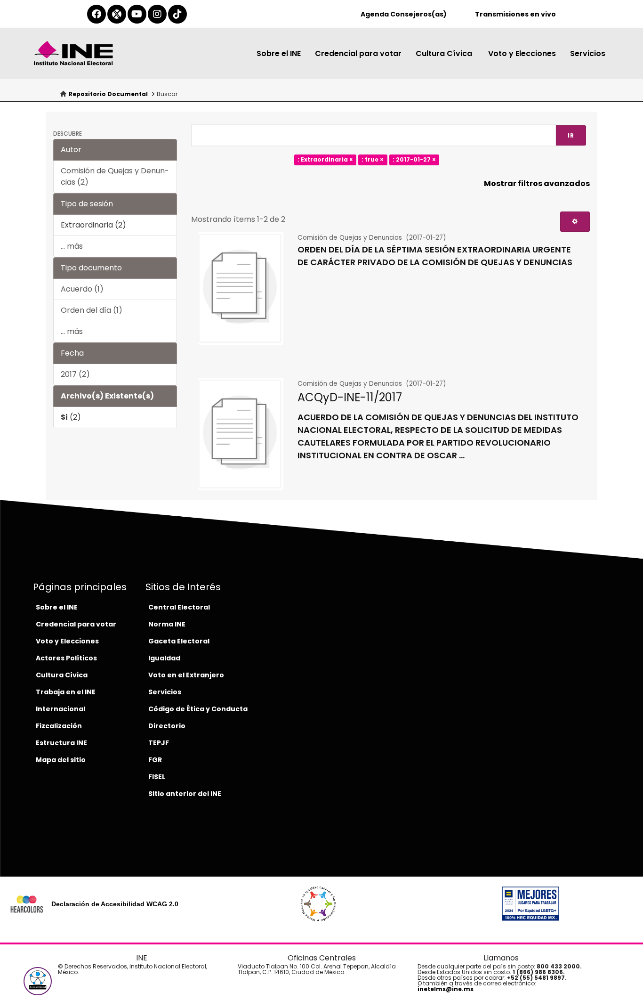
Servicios (587, 53)
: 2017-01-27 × (414, 160)
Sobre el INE (279, 53)
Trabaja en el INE (66, 692)
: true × (373, 160)
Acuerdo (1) (82, 289)
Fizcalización (59, 726)
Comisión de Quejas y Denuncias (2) (115, 176)
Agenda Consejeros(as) (404, 14)
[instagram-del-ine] (157, 14)
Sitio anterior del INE (184, 793)
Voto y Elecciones (522, 53)
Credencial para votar (358, 53)
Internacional (60, 709)
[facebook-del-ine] (96, 14)
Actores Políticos (66, 658)
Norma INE (166, 624)
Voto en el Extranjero (186, 675)
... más (72, 246)
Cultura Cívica (445, 53)
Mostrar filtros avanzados (537, 183)
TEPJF (158, 743)
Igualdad (164, 658)
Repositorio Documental (108, 94)
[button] (38, 981)
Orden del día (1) (91, 310)
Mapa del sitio (61, 759)
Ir (571, 135)
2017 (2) (75, 374)
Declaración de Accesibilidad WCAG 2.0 (114, 904)
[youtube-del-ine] (137, 14)
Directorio (166, 726)
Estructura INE (61, 743)
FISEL (156, 776)
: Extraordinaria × (325, 160)
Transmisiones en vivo (515, 14)
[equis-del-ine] (116, 14)
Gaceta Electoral (178, 641)
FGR (155, 759)
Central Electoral (179, 607)
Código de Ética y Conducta (198, 709)
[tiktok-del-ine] (177, 14)
